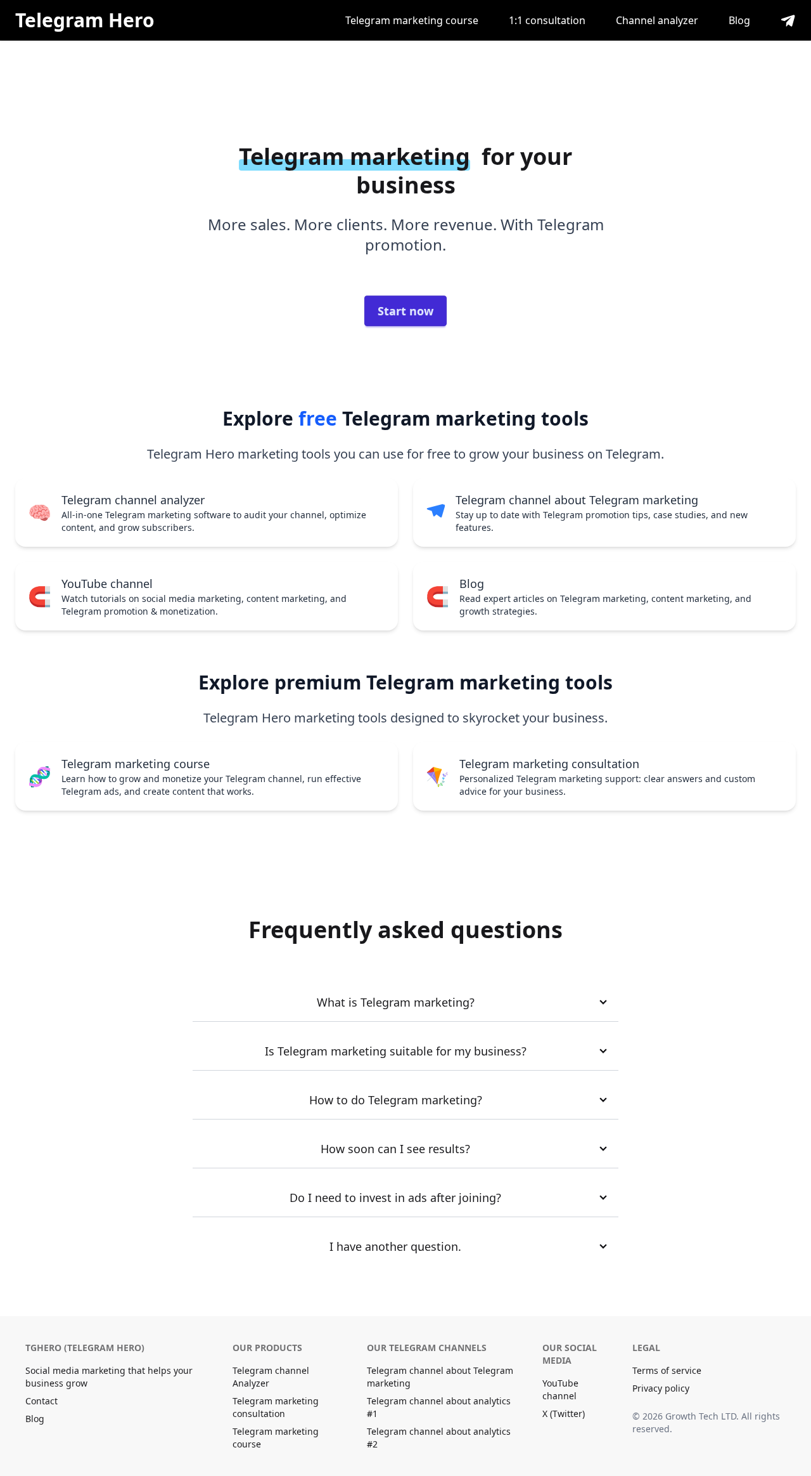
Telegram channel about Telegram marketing (440, 1376)
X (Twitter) (563, 1413)
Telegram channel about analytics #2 (439, 1437)
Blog (739, 20)
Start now (405, 310)
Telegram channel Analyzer (271, 1376)
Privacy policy (660, 1388)
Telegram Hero (85, 20)
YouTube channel (560, 1389)
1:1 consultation (547, 20)
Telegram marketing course (411, 20)
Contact (41, 1401)
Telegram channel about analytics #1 (439, 1407)
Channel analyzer (657, 20)
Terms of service (666, 1370)
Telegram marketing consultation (276, 1407)
